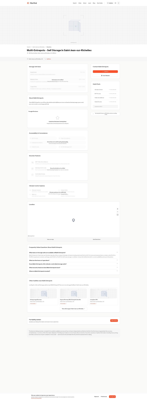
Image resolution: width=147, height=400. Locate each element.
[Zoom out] (117, 212)
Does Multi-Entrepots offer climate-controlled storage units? (48, 264)
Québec (111, 3)
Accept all (112, 396)
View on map (50, 239)
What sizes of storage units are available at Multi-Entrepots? (47, 252)
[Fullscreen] (117, 214)
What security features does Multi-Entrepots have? (44, 267)
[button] (105, 71)
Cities (79, 3)
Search (75, 3)
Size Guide (100, 3)
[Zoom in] (117, 209)
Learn (89, 3)
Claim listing (114, 320)
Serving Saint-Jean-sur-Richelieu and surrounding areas (106, 114)
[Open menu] (118, 3)
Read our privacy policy (36, 398)
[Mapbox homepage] (31, 236)
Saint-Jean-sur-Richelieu (39, 47)
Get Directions (96, 239)
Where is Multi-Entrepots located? (39, 271)
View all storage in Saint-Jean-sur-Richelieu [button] (73, 308)
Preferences (104, 396)
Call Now (49, 59)
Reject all (96, 396)
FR (115, 3)
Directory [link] (49, 47)
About (84, 3)
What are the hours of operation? (39, 260)
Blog (94, 3)
